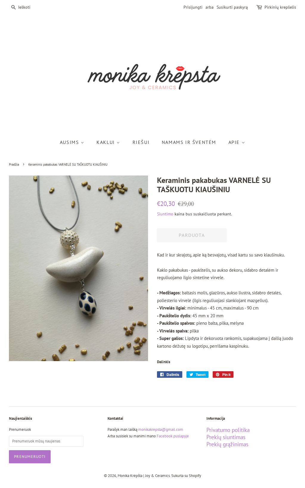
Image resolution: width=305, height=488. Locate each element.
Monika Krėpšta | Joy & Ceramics (144, 475)
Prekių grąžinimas (227, 444)
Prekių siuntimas (225, 437)
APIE (235, 142)
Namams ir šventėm (189, 142)
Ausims (70, 142)
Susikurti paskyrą (232, 7)
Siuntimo (165, 214)
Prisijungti (193, 7)
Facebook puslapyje (173, 436)
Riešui (141, 142)
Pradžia (14, 164)
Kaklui (106, 142)
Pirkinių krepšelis (280, 7)
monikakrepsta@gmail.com (160, 429)
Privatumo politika (228, 429)
